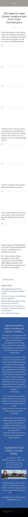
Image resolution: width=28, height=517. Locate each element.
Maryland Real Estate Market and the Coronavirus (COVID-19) (13, 302)
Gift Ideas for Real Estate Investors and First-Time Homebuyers (14, 18)
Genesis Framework (13, 512)
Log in (14, 513)
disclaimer (15, 493)
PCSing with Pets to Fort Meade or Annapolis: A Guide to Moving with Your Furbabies (13, 308)
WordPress (22, 512)
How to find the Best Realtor (10, 313)
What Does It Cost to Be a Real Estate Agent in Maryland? (13, 297)
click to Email (14, 465)
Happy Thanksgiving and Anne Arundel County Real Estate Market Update (13, 291)
